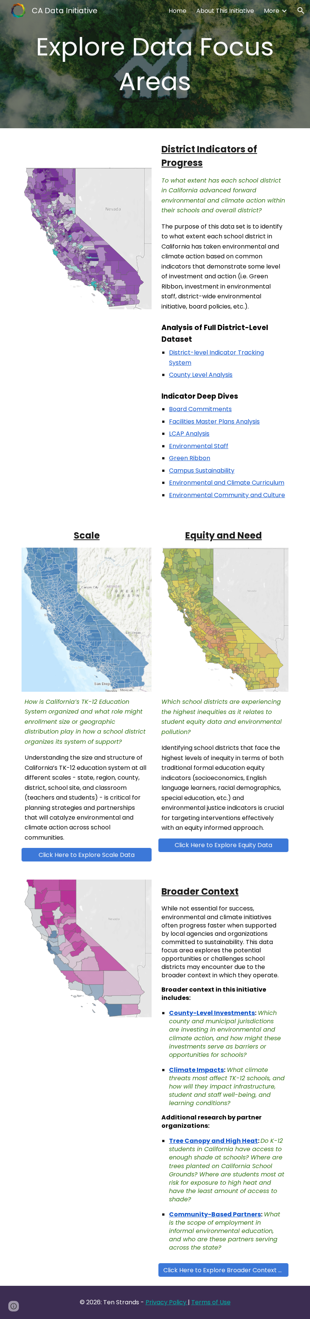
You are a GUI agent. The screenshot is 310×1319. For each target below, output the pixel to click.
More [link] (271, 10)
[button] (301, 11)
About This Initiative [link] (225, 10)
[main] (155, 64)
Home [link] (177, 10)
